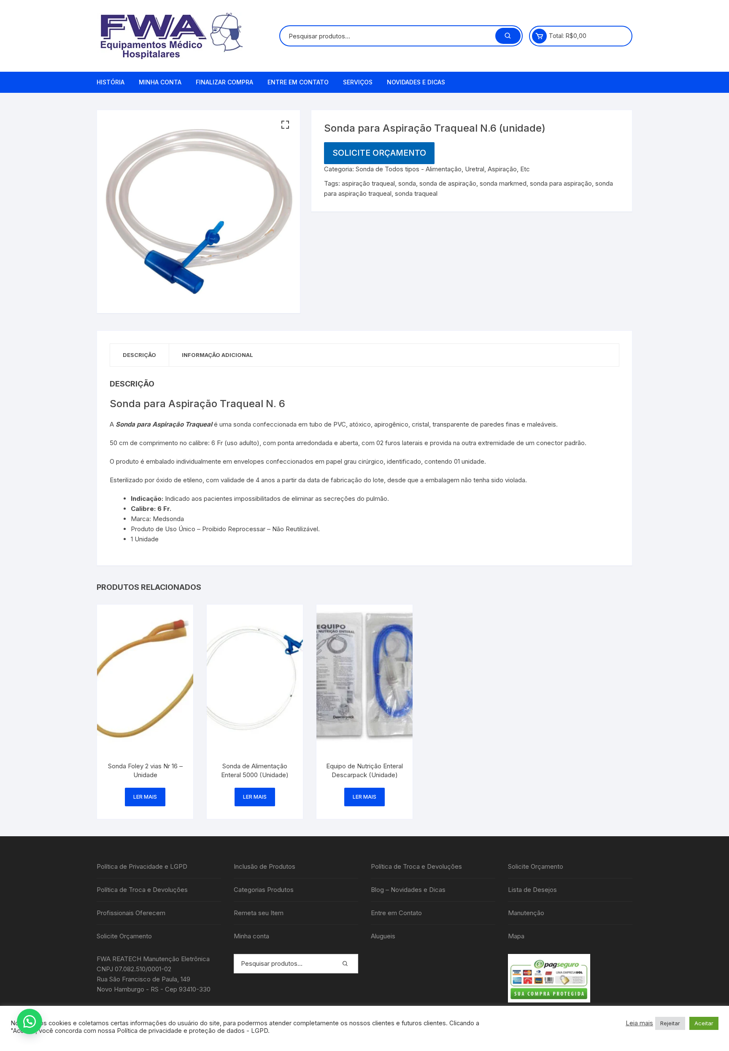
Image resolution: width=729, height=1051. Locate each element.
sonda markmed (503, 183)
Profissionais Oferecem (131, 913)
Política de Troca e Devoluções (142, 890)
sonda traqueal (416, 193)
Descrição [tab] (139, 354)
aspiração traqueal (368, 183)
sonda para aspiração (561, 183)
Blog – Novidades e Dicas (408, 890)
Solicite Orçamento (379, 153)
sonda (407, 183)
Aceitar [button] (703, 1023)
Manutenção (526, 913)
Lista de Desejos (532, 890)
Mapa (516, 936)
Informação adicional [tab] (217, 354)
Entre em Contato (298, 82)
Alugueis (383, 936)
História (110, 82)
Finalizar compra (224, 82)
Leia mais (639, 1023)
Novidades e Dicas (416, 82)
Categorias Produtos (264, 890)
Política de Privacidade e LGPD (142, 866)
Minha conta (160, 82)
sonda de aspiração (447, 183)
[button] (285, 125)
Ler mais (145, 797)
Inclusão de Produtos (264, 866)
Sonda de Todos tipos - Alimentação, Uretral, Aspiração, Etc (443, 169)
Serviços (358, 82)
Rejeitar (670, 1023)
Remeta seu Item (259, 913)
